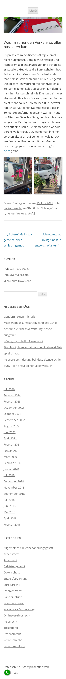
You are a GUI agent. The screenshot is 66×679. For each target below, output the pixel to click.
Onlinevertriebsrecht (17, 615)
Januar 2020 (11, 469)
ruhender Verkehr (15, 213)
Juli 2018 (9, 500)
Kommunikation (14, 603)
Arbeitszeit (10, 560)
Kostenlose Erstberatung (19, 609)
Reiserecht (10, 621)
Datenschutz (12, 572)
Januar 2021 (11, 450)
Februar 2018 (12, 524)
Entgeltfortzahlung (15, 578)
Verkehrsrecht (13, 208)
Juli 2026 (9, 389)
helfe (7, 151)
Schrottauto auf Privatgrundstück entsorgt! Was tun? (48, 240)
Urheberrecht (12, 634)
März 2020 (10, 457)
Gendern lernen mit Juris (19, 316)
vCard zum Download (17, 281)
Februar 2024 (12, 395)
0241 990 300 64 (20, 268)
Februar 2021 (12, 444)
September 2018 (14, 493)
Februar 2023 (12, 401)
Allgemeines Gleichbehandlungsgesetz (28, 548)
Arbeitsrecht (11, 554)
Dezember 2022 (14, 407)
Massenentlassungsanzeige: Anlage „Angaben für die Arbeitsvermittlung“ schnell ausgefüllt (31, 329)
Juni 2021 (10, 432)
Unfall (32, 213)
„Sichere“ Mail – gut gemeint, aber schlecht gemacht (18, 240)
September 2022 (14, 420)
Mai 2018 (9, 512)
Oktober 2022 (12, 414)
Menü (33, 10)
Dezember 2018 (14, 481)
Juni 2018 (10, 506)
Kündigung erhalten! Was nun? (23, 341)
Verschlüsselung (14, 646)
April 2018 (10, 518)
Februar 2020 (12, 463)
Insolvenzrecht (13, 591)
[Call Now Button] (7, 672)
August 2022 (11, 426)
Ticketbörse (11, 628)
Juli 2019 (9, 475)
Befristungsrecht (14, 566)
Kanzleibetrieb (13, 597)
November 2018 (14, 487)
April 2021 (10, 438)
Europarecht (11, 585)
